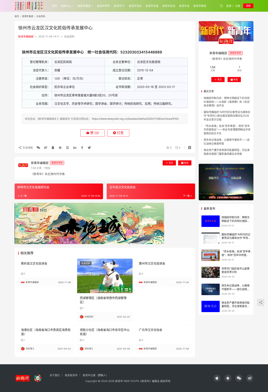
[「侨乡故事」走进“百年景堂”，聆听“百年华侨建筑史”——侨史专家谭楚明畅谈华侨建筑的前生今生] (210, 255)
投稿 (248, 5)
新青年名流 (168, 5)
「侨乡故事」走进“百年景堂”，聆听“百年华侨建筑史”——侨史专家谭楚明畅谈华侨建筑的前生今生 (227, 129)
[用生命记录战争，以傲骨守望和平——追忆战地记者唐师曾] (210, 289)
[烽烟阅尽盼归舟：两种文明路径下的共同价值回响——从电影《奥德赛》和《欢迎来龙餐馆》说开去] (210, 221)
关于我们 (55, 375)
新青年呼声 (103, 5)
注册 (237, 5)
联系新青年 (71, 375)
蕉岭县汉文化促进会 (34, 263)
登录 (228, 5)
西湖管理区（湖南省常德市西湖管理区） (103, 300)
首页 (54, 5)
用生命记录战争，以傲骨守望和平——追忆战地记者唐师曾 (236, 289)
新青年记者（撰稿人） (95, 375)
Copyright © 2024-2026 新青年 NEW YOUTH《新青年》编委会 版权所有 (127, 381)
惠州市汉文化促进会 (152, 263)
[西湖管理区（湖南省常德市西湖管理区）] (104, 276)
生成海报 (27, 147)
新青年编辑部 (26, 36)
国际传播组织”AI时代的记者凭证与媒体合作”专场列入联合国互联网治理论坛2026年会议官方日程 (227, 115)
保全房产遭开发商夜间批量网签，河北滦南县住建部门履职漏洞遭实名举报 (236, 306)
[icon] (217, 378)
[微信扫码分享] (38, 147)
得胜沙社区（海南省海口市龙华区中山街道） (104, 332)
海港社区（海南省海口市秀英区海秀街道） (46, 332)
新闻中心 (66, 5)
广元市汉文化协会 (150, 330)
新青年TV (119, 5)
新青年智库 (199, 5)
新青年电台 (135, 5)
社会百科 (69, 36)
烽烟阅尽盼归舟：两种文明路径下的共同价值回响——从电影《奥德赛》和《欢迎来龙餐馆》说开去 (227, 101)
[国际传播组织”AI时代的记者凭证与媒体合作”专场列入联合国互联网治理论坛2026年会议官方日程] (210, 238)
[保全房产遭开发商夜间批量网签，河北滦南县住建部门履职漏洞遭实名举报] (210, 306)
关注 (171, 162)
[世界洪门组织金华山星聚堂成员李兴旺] (210, 272)
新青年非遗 (152, 5)
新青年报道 (84, 5)
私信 (186, 162)
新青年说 (184, 5)
